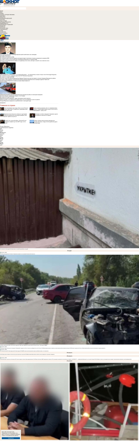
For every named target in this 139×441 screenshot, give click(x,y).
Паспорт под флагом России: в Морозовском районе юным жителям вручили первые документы (88, 348)
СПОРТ (1, 30)
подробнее (11, 127)
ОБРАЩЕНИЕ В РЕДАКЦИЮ (6, 24)
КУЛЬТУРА (2, 19)
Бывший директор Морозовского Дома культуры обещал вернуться (15, 80)
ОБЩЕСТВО (3, 25)
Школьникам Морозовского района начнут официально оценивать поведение (41, 354)
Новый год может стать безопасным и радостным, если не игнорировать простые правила (20, 99)
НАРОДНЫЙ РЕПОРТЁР (5, 22)
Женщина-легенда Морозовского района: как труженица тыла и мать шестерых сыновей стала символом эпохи (24, 60)
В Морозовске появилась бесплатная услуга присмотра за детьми (13, 354)
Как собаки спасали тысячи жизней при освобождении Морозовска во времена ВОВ (18, 59)
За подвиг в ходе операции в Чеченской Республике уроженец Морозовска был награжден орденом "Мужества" (24, 79)
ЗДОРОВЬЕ (2, 15)
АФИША (2, 13)
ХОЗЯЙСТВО (3, 32)
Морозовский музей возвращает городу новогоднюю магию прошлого (15, 98)
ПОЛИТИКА (2, 27)
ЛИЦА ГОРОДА (3, 20)
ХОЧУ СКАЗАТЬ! (3, 33)
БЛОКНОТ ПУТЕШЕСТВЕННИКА (7, 14)
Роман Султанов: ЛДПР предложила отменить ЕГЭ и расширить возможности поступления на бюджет (53, 359)
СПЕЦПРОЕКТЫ (3, 29)
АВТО (1, 12)
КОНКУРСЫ (2, 17)
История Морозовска (4, 41)
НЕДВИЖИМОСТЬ (4, 23)
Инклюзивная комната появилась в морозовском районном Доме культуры (56, 348)
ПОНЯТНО (11, 438)
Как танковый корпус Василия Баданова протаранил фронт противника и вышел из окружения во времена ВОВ (24, 58)
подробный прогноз (4, 127)
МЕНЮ (1, 11)
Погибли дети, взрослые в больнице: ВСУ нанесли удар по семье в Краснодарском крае (17, 359)
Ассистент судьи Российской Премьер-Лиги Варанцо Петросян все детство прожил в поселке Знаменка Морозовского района (28, 78)
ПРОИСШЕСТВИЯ (4, 28)
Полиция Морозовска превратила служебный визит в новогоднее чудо (15, 100)
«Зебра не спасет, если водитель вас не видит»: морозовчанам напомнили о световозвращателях (114, 359)
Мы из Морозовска (4, 61)
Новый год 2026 (3, 82)
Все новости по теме (4, 57)
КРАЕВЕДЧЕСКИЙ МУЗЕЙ (6, 18)
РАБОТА (8, 35)
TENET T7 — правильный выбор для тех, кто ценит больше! (84, 359)
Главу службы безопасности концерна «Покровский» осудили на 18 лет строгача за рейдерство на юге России (21, 348)
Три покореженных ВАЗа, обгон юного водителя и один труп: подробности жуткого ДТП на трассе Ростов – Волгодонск (23, 345)
